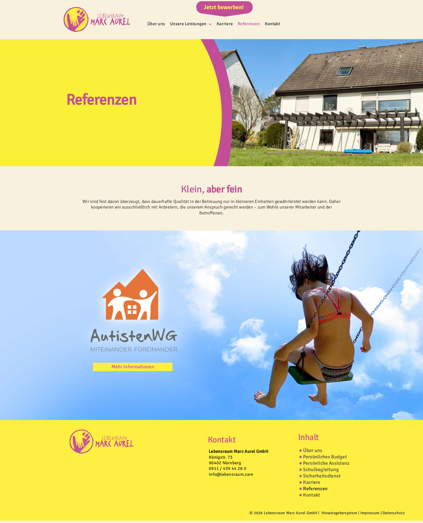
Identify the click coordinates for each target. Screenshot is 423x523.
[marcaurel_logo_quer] (97, 4)
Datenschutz (394, 513)
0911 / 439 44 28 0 (227, 468)
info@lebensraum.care (231, 474)
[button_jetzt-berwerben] (224, 3)
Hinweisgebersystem (339, 513)
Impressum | (371, 513)
